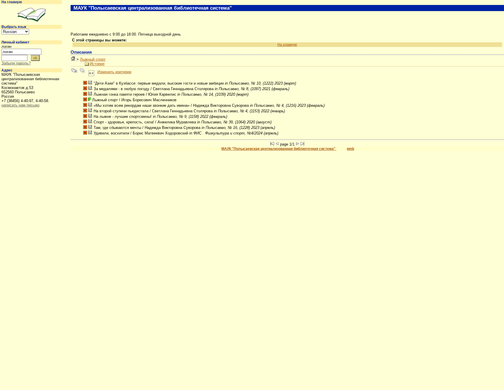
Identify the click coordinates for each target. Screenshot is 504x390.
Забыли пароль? (16, 63)
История (97, 64)
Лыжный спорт (93, 59)
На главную (11, 2)
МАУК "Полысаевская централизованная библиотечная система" (278, 149)
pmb (350, 149)
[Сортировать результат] (91, 72)
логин (6, 46)
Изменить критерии (114, 72)
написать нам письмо (20, 105)
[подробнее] (85, 83)
